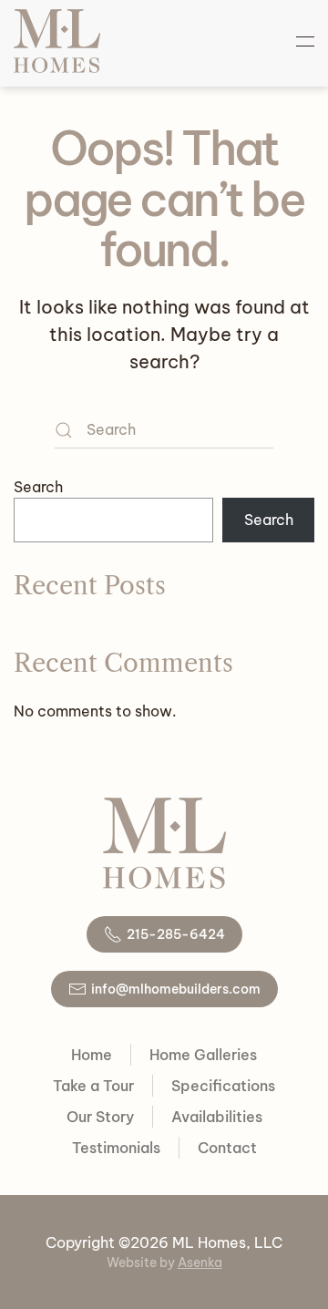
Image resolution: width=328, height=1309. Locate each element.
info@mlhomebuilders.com (176, 989)
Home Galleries (203, 1055)
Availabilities (216, 1117)
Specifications (223, 1086)
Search (38, 487)
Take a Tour (93, 1086)
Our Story (100, 1117)
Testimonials (116, 1148)
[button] (305, 41)
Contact (227, 1148)
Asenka (200, 1262)
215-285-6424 (176, 934)
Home (91, 1055)
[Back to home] (57, 41)
